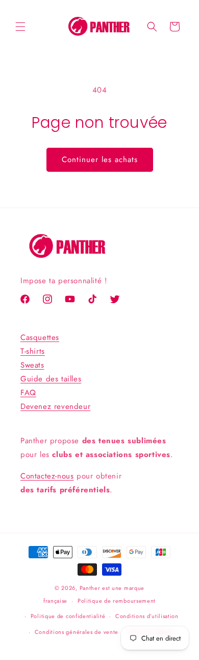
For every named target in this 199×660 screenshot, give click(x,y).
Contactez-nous (46, 476)
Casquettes (39, 337)
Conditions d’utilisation (147, 616)
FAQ (28, 392)
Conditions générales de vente (76, 632)
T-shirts (32, 351)
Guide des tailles (50, 378)
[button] (20, 26)
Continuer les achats (100, 159)
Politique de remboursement (117, 601)
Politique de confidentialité (68, 616)
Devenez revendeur (55, 406)
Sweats (32, 365)
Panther (90, 588)
